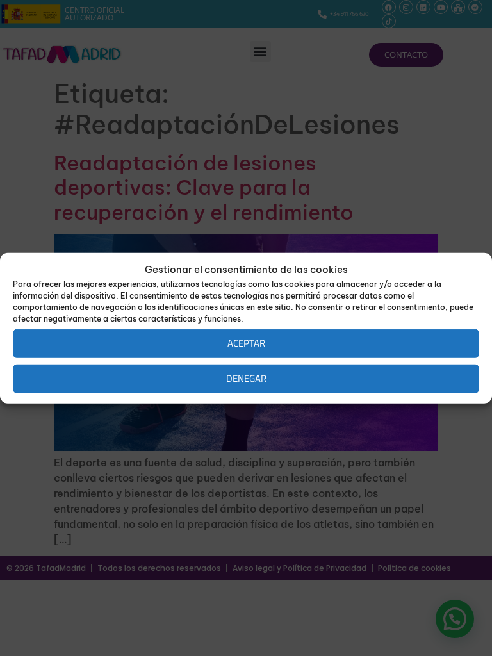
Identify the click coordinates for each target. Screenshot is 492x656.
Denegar (246, 378)
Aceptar (246, 343)
